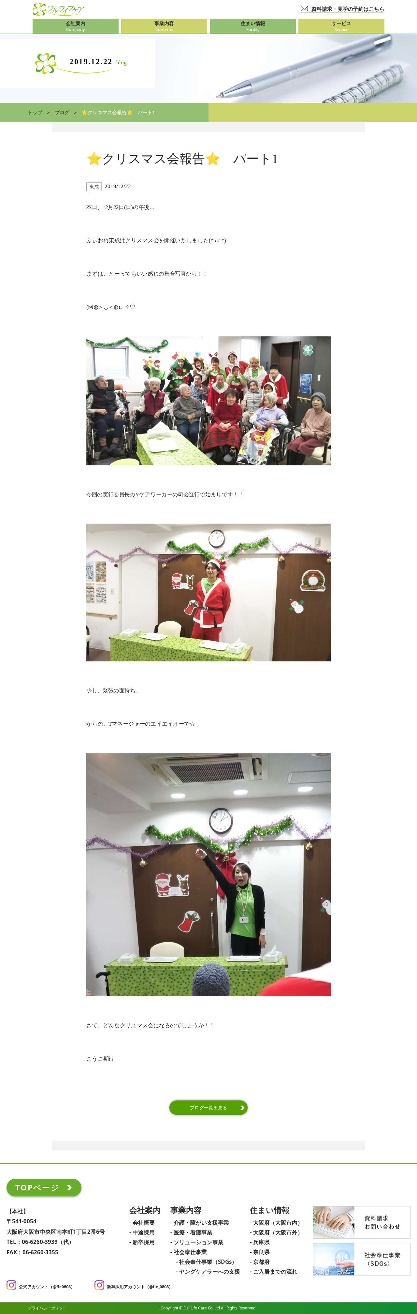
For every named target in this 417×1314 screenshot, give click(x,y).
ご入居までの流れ (275, 1272)
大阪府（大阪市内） (278, 1223)
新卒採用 (144, 1243)
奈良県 (261, 1252)
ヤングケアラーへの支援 (209, 1272)
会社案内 (145, 1210)
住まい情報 (270, 1210)
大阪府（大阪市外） (278, 1233)
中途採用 (144, 1233)
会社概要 (144, 1223)
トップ (35, 112)
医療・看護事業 (193, 1233)
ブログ (62, 112)
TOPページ (37, 1187)
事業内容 (186, 1210)
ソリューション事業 (198, 1243)
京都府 (261, 1262)
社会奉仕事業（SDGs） (208, 1262)
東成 (94, 186)
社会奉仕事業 (190, 1252)
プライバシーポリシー (47, 1308)
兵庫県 (261, 1243)
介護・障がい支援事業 (201, 1223)
